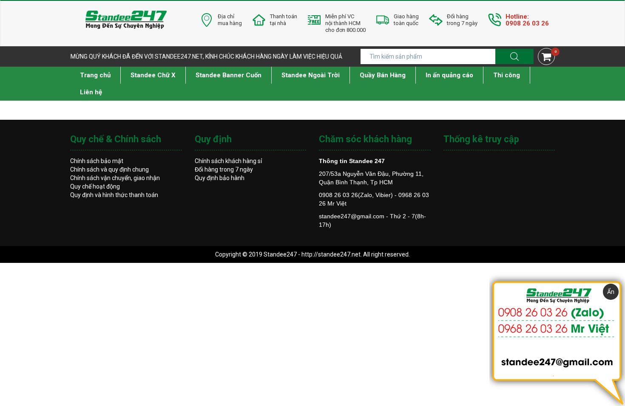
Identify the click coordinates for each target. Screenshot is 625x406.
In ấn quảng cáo (449, 75)
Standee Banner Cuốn (228, 75)
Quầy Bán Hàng (383, 75)
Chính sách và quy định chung (109, 169)
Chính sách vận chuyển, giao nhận (115, 178)
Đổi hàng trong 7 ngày (224, 169)
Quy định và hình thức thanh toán (114, 195)
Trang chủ (95, 75)
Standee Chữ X (153, 75)
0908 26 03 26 (527, 23)
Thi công (506, 75)
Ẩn (610, 291)
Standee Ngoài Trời (310, 75)
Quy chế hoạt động (95, 186)
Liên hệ (91, 92)
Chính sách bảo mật (96, 161)
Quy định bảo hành (219, 178)
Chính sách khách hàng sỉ (228, 161)
